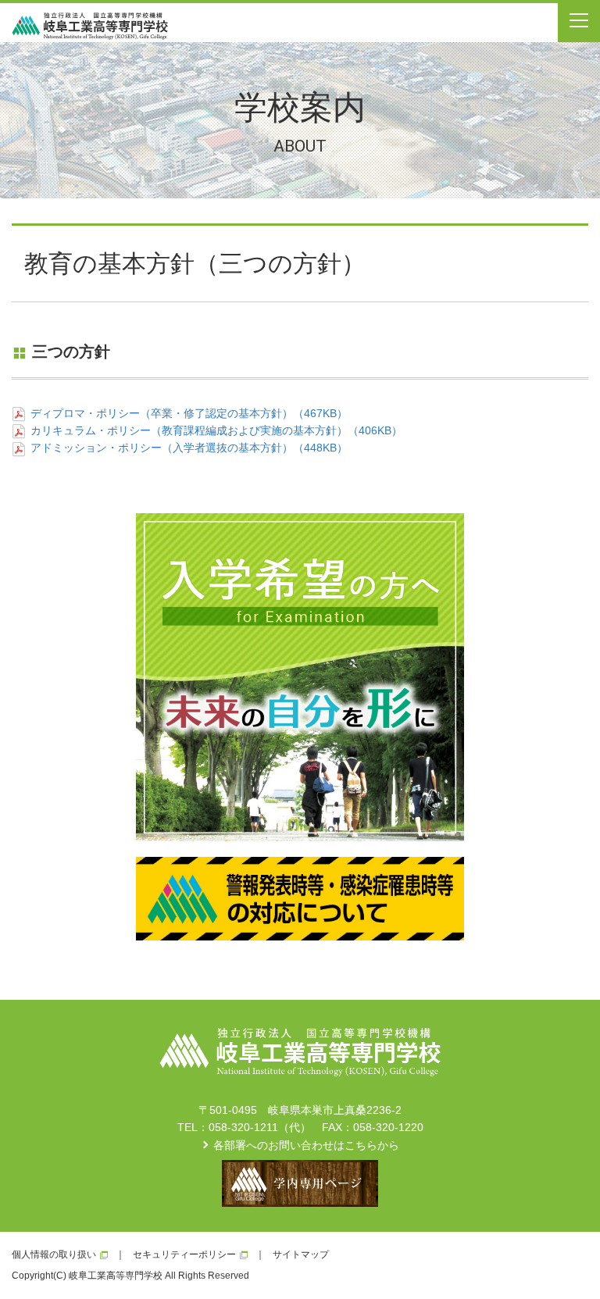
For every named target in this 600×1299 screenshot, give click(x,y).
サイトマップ (301, 1254)
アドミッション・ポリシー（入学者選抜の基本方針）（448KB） (189, 447)
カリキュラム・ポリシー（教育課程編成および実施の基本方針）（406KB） (216, 430)
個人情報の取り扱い (54, 1254)
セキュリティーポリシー (184, 1254)
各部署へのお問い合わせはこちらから (306, 1145)
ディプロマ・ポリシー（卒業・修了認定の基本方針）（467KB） (189, 413)
